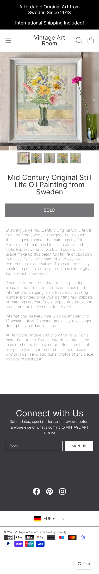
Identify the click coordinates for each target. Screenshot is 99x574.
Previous (5, 101)
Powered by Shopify (53, 532)
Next (94, 101)
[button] (8, 40)
